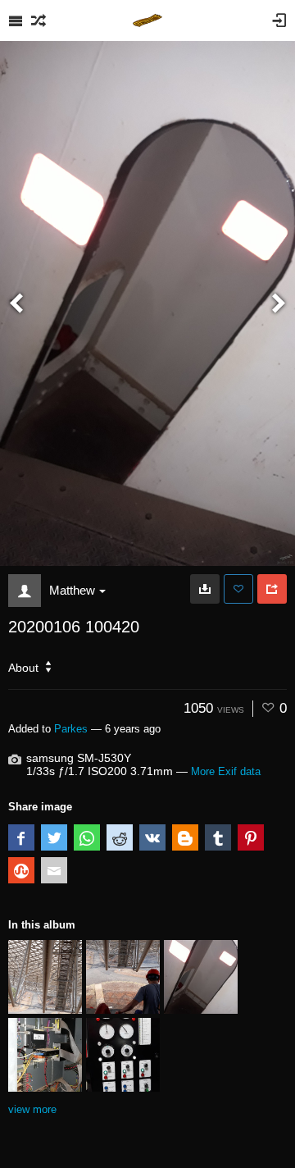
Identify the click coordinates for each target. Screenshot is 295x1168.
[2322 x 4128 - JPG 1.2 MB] (205, 589)
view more (32, 1109)
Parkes (71, 729)
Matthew (72, 590)
